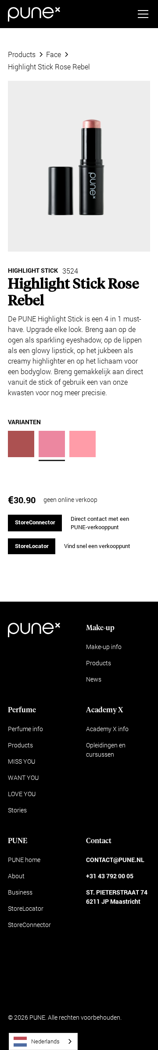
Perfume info (25, 729)
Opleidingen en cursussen (106, 749)
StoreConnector (35, 522)
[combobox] (43, 1041)
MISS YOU (21, 761)
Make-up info (104, 646)
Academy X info (107, 729)
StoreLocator (32, 545)
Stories (17, 810)
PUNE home (24, 859)
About (16, 876)
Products (98, 663)
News (93, 679)
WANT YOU (23, 777)
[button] (141, 14)
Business (20, 892)
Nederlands (45, 1041)
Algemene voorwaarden (40, 994)
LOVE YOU (22, 794)
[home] (34, 14)
